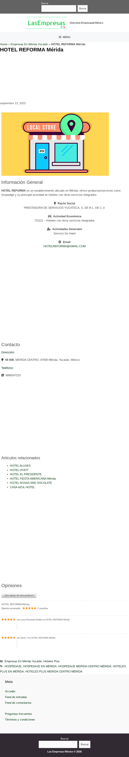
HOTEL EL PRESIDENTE (26, 474)
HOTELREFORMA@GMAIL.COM (65, 246)
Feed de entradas (16, 697)
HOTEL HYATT (19, 470)
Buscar (44, 3)
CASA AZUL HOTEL (22, 487)
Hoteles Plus (51, 661)
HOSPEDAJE (13, 666)
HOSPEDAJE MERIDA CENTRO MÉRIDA (84, 666)
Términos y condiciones (20, 719)
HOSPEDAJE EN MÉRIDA (40, 666)
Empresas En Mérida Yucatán (29, 44)
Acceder (10, 691)
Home (3, 44)
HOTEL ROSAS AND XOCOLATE (31, 482)
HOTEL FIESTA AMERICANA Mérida (33, 478)
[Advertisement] (64, 76)
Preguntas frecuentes (18, 713)
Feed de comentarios (18, 702)
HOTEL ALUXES (20, 465)
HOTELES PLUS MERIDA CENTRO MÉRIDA (53, 671)
